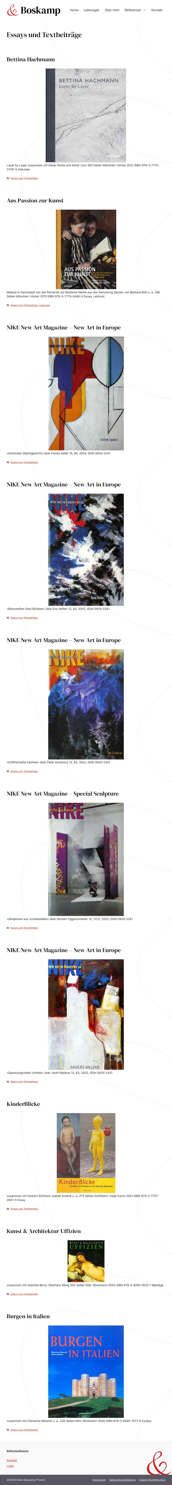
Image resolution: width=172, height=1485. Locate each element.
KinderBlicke (23, 1104)
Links (10, 1466)
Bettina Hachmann (31, 59)
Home (74, 10)
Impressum (99, 1479)
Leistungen (91, 10)
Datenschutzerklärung (122, 1479)
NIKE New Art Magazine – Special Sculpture (63, 793)
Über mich (112, 10)
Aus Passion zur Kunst (35, 200)
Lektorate (44, 305)
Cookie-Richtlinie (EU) (152, 1479)
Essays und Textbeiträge (24, 178)
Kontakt (157, 10)
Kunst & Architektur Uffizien (44, 1231)
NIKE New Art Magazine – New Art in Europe (64, 327)
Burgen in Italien (28, 1316)
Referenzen (133, 10)
